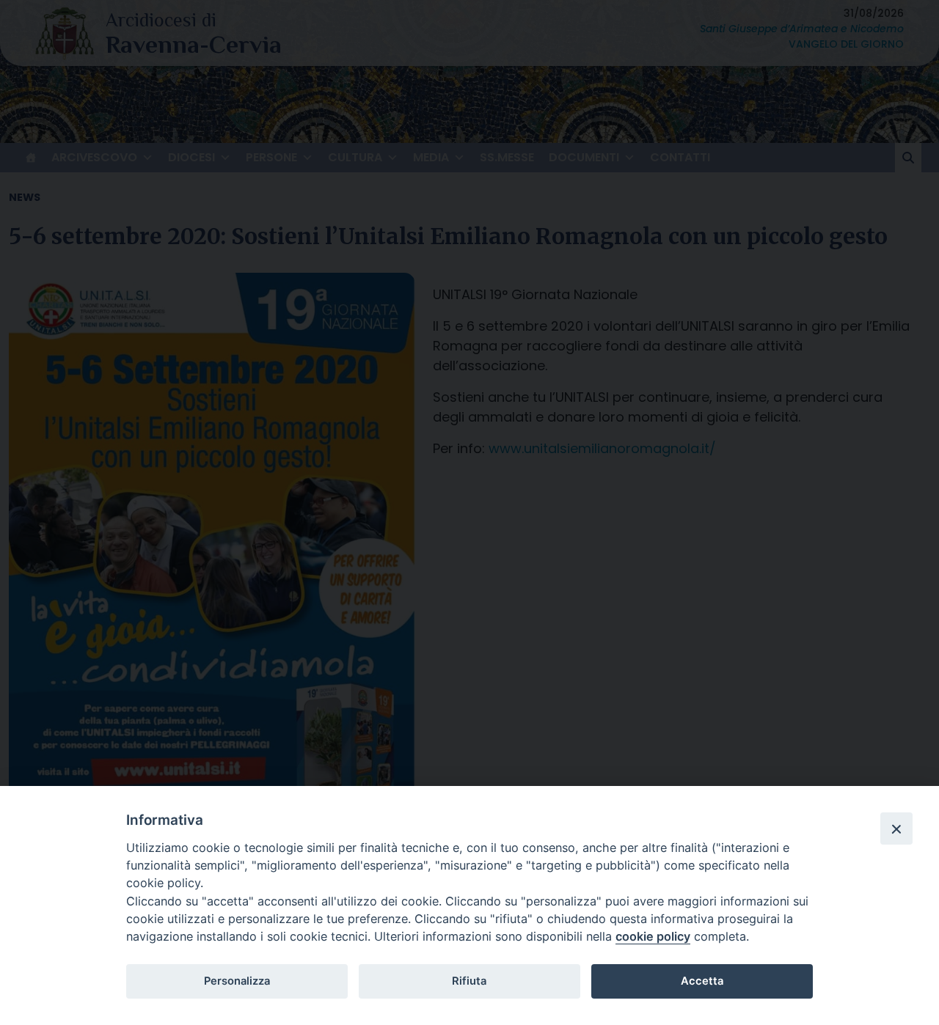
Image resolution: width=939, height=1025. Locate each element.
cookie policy (652, 936)
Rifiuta (469, 981)
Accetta (702, 981)
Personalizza (237, 981)
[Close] (896, 828)
